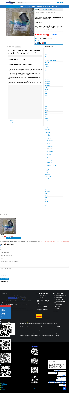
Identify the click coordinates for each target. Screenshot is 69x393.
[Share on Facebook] (35, 43)
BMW (46, 54)
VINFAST (46, 207)
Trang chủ (37, 12)
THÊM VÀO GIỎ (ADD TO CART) (13, 237)
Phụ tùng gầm (39, 6)
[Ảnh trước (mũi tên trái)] (1, 391)
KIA (45, 102)
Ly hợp (47, 172)
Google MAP (56, 308)
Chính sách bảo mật (58, 297)
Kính (45, 104)
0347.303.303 (2, 314)
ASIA (45, 50)
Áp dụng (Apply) (4, 278)
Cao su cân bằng (50, 146)
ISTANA (46, 93)
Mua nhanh (3, 284)
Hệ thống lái (47, 79)
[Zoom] (8, 34)
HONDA (46, 87)
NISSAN (46, 120)
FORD (46, 75)
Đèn (45, 68)
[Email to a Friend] (40, 43)
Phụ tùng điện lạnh (46, 6)
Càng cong (48, 143)
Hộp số (47, 170)
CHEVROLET (47, 62)
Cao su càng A (53, 12)
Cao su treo (49, 149)
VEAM (46, 205)
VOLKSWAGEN (47, 210)
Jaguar (46, 100)
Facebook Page (57, 306)
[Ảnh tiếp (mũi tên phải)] (4, 391)
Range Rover (47, 185)
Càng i (48, 145)
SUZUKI (46, 195)
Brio (45, 56)
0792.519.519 (2, 313)
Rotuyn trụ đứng (49, 162)
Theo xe (21, 6)
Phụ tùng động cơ (48, 127)
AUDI (46, 52)
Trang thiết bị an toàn (48, 203)
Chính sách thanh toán (58, 299)
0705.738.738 (2, 310)
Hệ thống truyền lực (49, 169)
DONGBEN (47, 66)
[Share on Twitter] (38, 43)
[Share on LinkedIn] (45, 43)
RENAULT (46, 187)
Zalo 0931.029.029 (58, 304)
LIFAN (46, 108)
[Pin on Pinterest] (43, 43)
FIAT (45, 72)
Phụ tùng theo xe (48, 180)
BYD (45, 58)
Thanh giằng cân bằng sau (51, 165)
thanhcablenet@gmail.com (26, 322)
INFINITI (46, 91)
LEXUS (46, 106)
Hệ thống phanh (47, 83)
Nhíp (47, 157)
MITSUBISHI (47, 118)
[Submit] (49, 2)
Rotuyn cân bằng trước (51, 160)
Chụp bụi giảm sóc (50, 151)
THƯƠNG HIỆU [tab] (18, 46)
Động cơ (33, 6)
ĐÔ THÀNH (47, 70)
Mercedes (46, 114)
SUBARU (46, 193)
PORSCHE (46, 182)
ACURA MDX (47, 47)
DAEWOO (46, 64)
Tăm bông (48, 163)
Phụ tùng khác (27, 6)
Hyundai (46, 89)
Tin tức (57, 6)
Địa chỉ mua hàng (39, 40)
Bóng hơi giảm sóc (50, 140)
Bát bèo (48, 137)
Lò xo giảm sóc (49, 156)
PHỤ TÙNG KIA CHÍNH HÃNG (48, 9)
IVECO (46, 97)
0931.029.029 (2, 309)
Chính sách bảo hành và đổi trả (60, 295)
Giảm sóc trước (49, 154)
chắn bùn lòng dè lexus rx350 (50, 60)
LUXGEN (46, 110)
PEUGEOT (46, 122)
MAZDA (46, 112)
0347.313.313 (2, 312)
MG (45, 116)
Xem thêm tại (10, 120)
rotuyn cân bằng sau (50, 159)
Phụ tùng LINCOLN (48, 176)
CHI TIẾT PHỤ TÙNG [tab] (10, 46)
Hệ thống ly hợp (47, 81)
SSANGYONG (47, 191)
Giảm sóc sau (49, 152)
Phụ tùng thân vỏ (48, 178)
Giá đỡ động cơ (47, 77)
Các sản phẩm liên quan (12, 122)
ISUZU (46, 95)
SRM (45, 189)
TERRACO (46, 197)
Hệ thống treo (47, 12)
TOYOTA (46, 201)
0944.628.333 (2, 308)
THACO (46, 199)
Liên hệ (53, 6)
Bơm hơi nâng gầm (50, 138)
